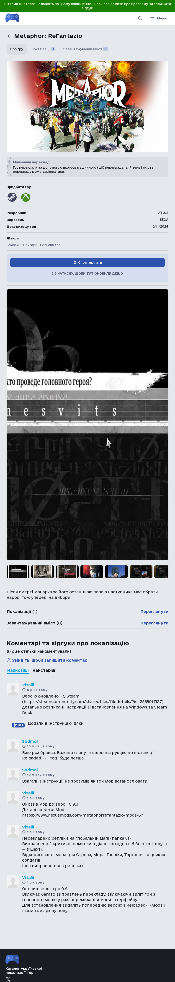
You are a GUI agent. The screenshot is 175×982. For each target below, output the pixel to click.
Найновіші (18, 670)
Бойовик (14, 245)
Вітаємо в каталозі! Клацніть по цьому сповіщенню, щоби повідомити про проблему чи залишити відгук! (87, 6)
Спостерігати (90, 262)
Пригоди (30, 245)
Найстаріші (44, 670)
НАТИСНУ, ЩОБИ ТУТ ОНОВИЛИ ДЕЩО (90, 273)
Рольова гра (50, 245)
